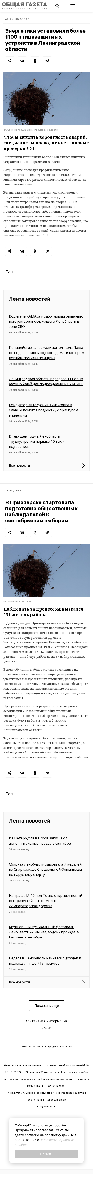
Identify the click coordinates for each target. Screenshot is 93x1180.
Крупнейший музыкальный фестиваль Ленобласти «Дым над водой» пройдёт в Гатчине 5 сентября (44, 932)
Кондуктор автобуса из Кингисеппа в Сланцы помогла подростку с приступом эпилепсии (43, 410)
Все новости (19, 465)
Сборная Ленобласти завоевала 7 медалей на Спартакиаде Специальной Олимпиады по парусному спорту (45, 869)
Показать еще (46, 1005)
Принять (46, 1154)
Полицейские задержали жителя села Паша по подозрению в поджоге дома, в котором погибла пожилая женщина (46, 352)
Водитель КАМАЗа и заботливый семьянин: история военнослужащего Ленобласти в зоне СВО (46, 321)
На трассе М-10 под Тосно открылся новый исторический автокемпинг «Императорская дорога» (45, 900)
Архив (46, 1028)
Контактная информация (46, 1021)
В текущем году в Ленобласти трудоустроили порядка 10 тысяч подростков (37, 441)
